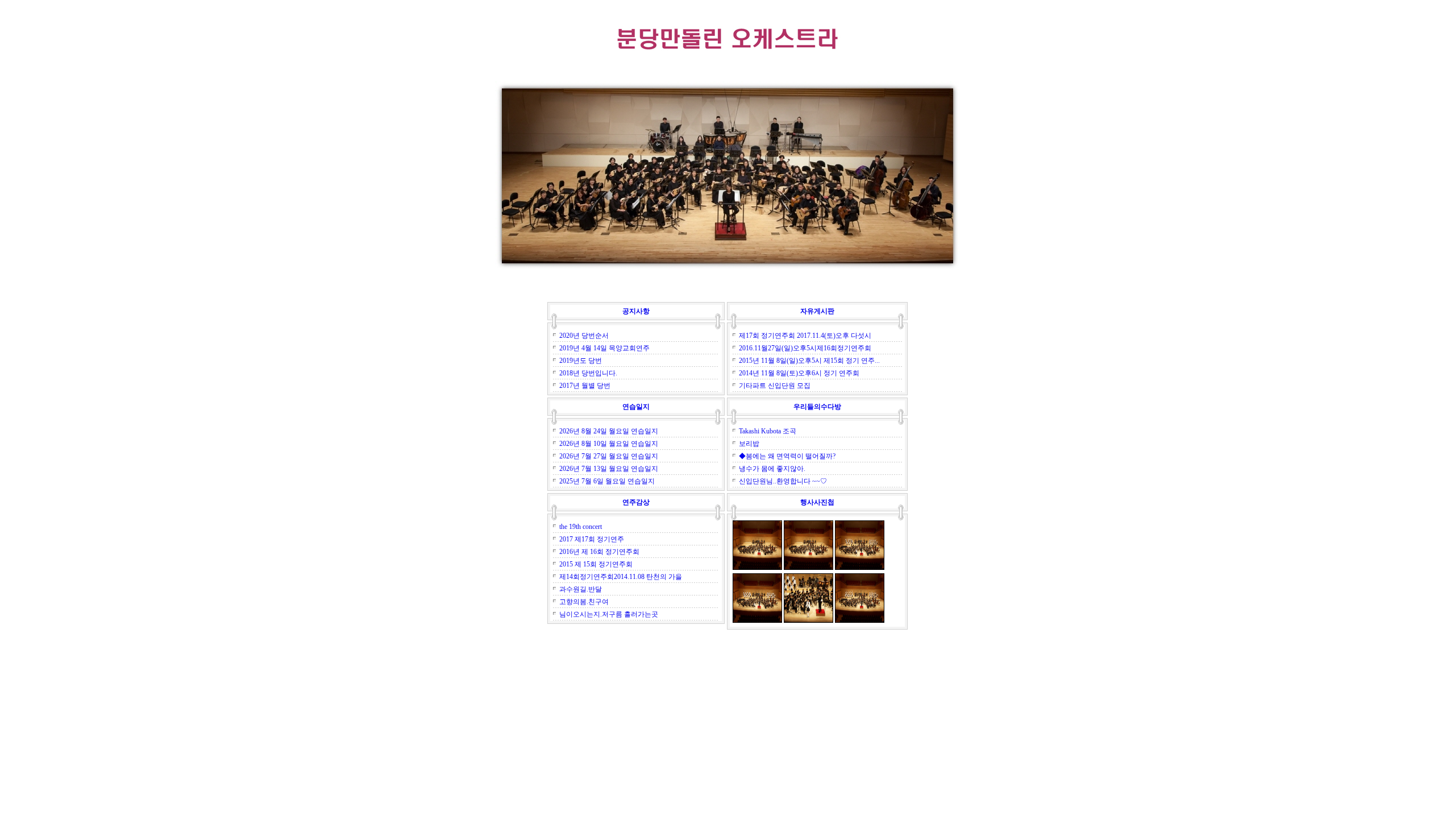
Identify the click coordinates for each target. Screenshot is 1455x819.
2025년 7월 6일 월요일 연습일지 (607, 481)
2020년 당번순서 (584, 336)
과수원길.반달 (580, 589)
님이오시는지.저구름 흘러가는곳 (608, 614)
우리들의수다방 (817, 407)
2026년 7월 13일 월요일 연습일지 (608, 469)
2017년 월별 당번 (584, 386)
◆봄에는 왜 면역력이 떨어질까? (787, 456)
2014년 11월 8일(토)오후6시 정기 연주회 (799, 373)
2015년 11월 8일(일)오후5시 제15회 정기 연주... (809, 361)
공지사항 (636, 311)
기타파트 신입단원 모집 (774, 386)
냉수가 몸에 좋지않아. (772, 469)
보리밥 (749, 444)
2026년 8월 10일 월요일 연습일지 (608, 444)
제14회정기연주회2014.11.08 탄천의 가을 (620, 577)
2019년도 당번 (580, 361)
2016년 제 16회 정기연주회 (599, 552)
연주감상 (636, 502)
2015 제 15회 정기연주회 (596, 564)
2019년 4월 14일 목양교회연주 (604, 348)
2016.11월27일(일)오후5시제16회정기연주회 (805, 348)
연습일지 (636, 407)
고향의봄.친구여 (584, 602)
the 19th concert (580, 527)
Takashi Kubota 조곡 (767, 431)
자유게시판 (817, 311)
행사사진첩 (817, 502)
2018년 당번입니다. (588, 373)
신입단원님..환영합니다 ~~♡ (783, 481)
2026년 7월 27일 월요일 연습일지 (608, 456)
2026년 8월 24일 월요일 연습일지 (608, 431)
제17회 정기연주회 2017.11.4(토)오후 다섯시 (805, 336)
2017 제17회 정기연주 (591, 539)
